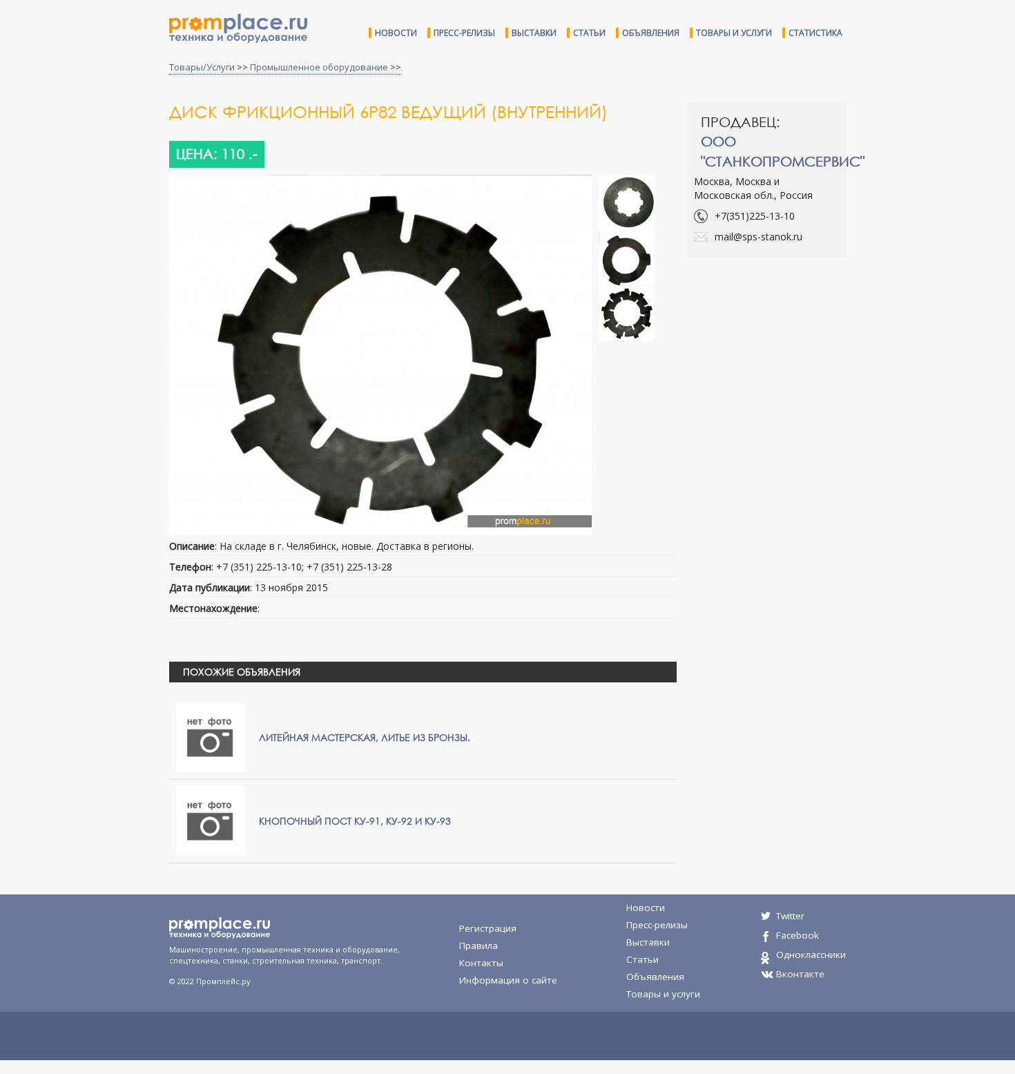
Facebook (797, 935)
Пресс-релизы (464, 33)
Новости (396, 33)
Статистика (815, 33)
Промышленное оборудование (319, 67)
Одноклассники (811, 954)
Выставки (534, 33)
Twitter (790, 916)
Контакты (481, 963)
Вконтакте (800, 974)
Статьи (589, 33)
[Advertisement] (803, 368)
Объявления (650, 33)
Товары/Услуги (202, 67)
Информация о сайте (508, 980)
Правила (478, 945)
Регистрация (487, 928)
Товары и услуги (734, 33)
